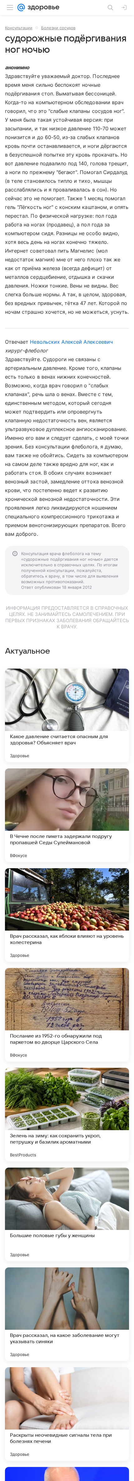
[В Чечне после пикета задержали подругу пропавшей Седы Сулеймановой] (67, 815)
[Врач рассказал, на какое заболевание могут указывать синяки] (67, 1314)
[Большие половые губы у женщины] (67, 1214)
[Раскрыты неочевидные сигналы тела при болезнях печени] (67, 1414)
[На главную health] (42, 7)
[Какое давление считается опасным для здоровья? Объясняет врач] (67, 715)
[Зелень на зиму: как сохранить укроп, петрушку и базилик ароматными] (67, 1114)
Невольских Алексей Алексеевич (71, 342)
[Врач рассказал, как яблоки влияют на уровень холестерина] (67, 915)
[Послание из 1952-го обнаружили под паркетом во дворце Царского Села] (67, 1015)
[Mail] (21, 7)
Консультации (18, 27)
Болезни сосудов (58, 27)
